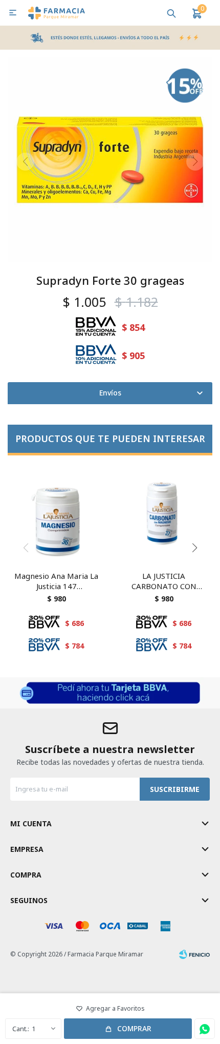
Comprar (134, 1028)
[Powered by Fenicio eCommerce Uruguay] (194, 954)
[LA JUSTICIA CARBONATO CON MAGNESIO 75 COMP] (163, 514)
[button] (171, 13)
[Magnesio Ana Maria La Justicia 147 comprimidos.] (56, 514)
